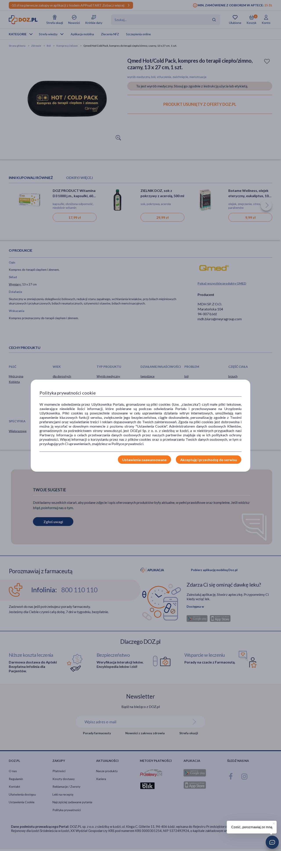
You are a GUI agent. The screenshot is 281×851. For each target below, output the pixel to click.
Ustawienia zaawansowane (144, 460)
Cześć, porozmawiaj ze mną (251, 827)
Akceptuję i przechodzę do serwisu (208, 460)
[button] (272, 842)
